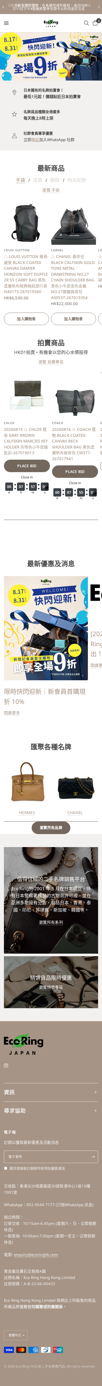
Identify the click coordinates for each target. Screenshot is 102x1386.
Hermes (27, 812)
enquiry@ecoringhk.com (36, 1254)
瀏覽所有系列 (51, 922)
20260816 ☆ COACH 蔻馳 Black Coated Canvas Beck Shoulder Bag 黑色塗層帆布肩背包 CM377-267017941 (74, 444)
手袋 (20, 180)
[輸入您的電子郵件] (93, 1157)
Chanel (57, 250)
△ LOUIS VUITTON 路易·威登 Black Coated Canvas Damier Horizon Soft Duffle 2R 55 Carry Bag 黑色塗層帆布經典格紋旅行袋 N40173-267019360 (26, 274)
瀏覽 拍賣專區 (51, 362)
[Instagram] (9, 1065)
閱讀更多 (12, 713)
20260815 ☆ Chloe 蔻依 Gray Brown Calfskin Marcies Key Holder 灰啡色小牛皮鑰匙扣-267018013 (26, 441)
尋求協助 (15, 1110)
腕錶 (55, 180)
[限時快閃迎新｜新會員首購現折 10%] (46, 628)
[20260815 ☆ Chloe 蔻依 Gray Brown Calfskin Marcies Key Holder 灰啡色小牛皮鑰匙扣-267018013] (27, 395)
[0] (94, 23)
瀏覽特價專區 (51, 987)
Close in (27, 476)
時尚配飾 (76, 180)
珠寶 (37, 180)
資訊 (9, 1092)
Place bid (27, 465)
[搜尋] (86, 23)
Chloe (9, 423)
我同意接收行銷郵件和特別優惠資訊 (37, 1168)
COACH (58, 423)
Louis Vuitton (17, 250)
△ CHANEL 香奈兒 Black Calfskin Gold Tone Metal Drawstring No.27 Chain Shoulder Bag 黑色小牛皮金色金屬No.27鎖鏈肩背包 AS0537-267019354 (73, 277)
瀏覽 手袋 (51, 190)
